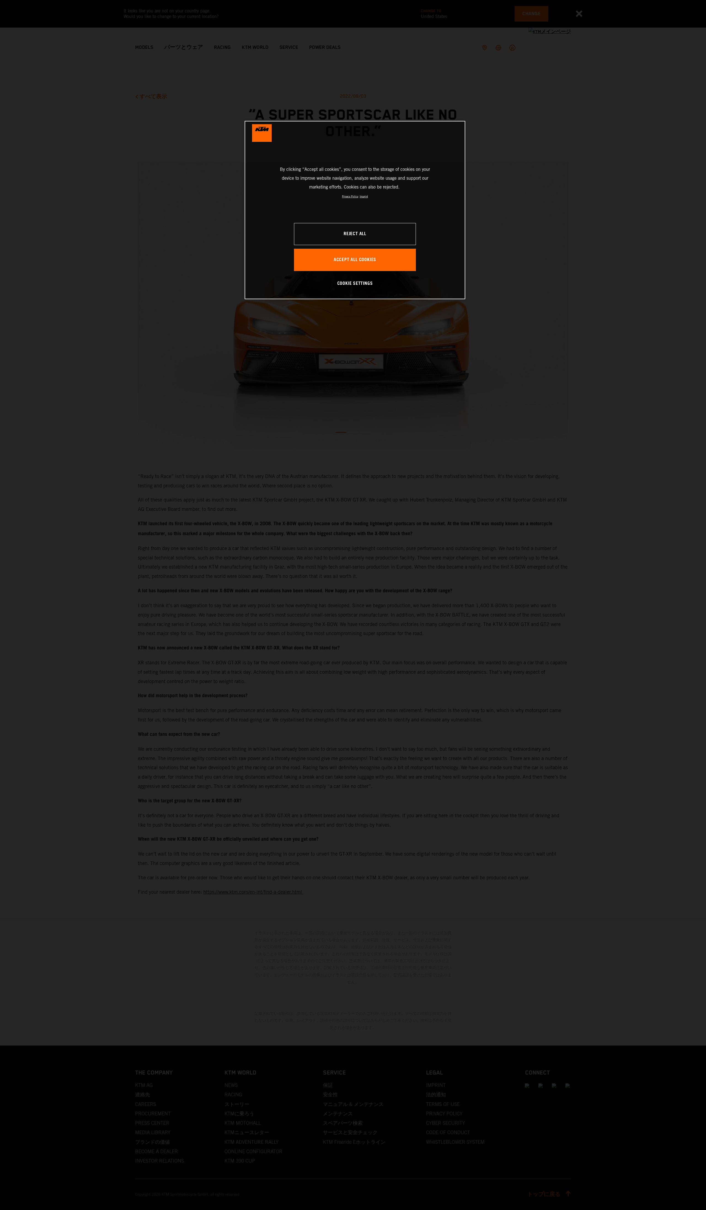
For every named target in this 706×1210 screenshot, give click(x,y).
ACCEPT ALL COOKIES (355, 260)
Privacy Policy (350, 196)
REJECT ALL (355, 234)
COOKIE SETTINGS (355, 283)
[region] (355, 210)
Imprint (364, 196)
